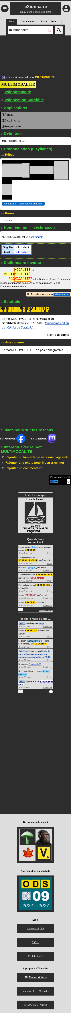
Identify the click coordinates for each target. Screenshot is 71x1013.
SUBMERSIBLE (44, 575)
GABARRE (30, 550)
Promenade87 (35, 664)
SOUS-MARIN (37, 578)
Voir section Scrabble (24, 100)
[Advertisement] (35, 53)
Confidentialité (35, 956)
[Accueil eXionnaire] (3, 77)
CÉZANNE (30, 595)
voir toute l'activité (46, 611)
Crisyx (22, 623)
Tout (45, 571)
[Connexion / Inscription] (66, 8)
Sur (7, 438)
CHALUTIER (43, 585)
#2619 (41, 623)
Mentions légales (35, 928)
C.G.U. (35, 942)
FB (34, 991)
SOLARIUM (40, 644)
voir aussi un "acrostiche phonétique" (23, 203)
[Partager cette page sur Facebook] (52, 482)
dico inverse (61, 294)
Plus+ (49, 553)
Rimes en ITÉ (9, 220)
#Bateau (34, 547)
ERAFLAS (30, 602)
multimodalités (22, 252)
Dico (10, 77)
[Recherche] (59, 30)
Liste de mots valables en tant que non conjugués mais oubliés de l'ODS (34, 654)
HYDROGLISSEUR (28, 560)
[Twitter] (56, 482)
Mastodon (44, 991)
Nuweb (43, 1005)
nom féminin (36, 237)
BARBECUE (31, 630)
